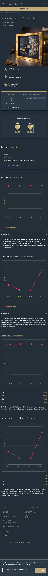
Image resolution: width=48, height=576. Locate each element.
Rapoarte (6, 535)
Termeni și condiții (10, 516)
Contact (6, 531)
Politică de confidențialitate (9, 522)
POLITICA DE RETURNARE (11, 527)
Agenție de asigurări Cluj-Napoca (10, 12)
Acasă (2, 12)
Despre (5, 512)
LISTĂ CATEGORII (30, 512)
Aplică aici (24, 8)
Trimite (41, 570)
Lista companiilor (31, 508)
